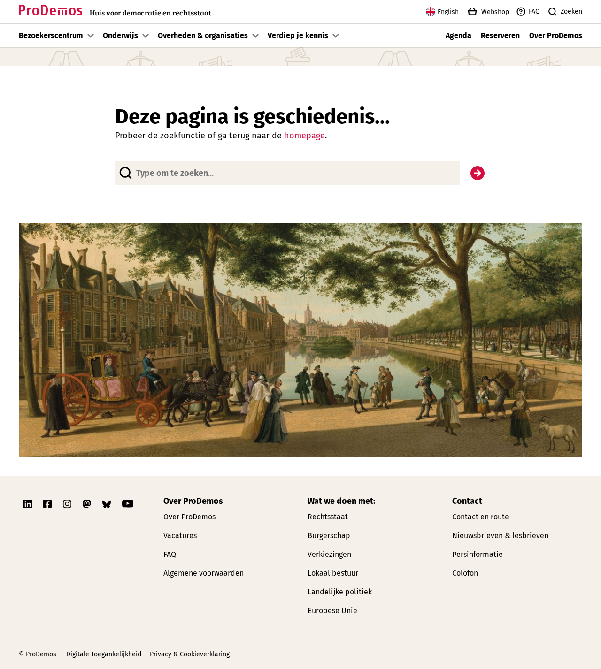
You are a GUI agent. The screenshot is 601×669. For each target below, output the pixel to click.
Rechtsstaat (328, 516)
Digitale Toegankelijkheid (103, 654)
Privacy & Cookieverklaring (190, 654)
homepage (304, 135)
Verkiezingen (329, 554)
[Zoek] (477, 173)
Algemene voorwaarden (203, 573)
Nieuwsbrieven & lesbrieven (500, 535)
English (448, 12)
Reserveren (500, 35)
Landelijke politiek (340, 591)
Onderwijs (120, 35)
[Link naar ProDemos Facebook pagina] (48, 504)
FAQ (534, 11)
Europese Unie (332, 610)
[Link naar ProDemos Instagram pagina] (68, 504)
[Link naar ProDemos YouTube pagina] (127, 504)
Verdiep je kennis (298, 35)
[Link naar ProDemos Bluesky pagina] (107, 504)
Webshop (495, 12)
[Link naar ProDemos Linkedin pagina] (29, 504)
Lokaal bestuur (333, 573)
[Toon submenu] (90, 35)
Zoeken (571, 11)
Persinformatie (477, 554)
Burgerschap (329, 535)
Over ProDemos (555, 35)
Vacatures (180, 535)
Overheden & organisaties (203, 35)
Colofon (465, 573)
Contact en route (480, 516)
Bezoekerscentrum (51, 35)
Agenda (458, 35)
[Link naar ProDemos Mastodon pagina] (88, 504)
